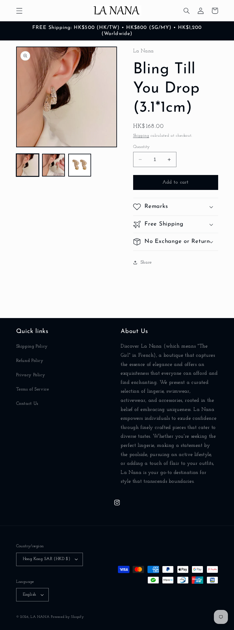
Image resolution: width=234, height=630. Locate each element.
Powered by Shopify (67, 617)
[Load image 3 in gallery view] (79, 165)
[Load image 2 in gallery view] (53, 165)
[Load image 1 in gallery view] (27, 165)
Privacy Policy (30, 375)
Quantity (141, 147)
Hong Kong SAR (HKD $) (46, 559)
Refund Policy (30, 361)
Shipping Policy (32, 346)
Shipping (141, 136)
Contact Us (27, 403)
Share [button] (146, 262)
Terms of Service (32, 389)
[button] (19, 11)
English (29, 595)
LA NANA (39, 617)
